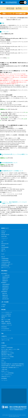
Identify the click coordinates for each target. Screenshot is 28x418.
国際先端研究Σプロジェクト (7, 351)
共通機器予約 (4, 336)
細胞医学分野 (5, 278)
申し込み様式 (5, 117)
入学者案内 (3, 304)
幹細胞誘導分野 (5, 288)
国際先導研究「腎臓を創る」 (7, 354)
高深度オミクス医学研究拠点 (7, 347)
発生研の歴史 (4, 236)
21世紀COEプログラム (5, 376)
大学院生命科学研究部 (5, 262)
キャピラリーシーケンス (6, 330)
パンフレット (4, 240)
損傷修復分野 (5, 280)
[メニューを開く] (23, 2)
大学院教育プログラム (5, 358)
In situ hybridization (5, 328)
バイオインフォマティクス (6, 325)
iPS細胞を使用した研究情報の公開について (10, 367)
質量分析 (3, 317)
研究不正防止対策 (4, 243)
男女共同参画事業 (4, 247)
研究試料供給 (4, 326)
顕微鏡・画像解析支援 (5, 321)
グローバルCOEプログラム (6, 374)
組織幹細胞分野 (5, 286)
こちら (8, 57)
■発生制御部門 (4, 273)
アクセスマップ (4, 238)
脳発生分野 (4, 293)
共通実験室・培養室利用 (6, 323)
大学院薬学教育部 (4, 260)
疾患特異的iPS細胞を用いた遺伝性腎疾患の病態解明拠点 (12, 363)
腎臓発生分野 (5, 295)
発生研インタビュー (5, 371)
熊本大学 (3, 256)
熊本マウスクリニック (5, 267)
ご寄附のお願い (4, 369)
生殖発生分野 (5, 297)
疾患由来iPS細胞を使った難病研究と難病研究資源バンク (12, 365)
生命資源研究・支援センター (7, 264)
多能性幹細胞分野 (5, 284)
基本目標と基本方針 (5, 234)
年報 (2, 241)
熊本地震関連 (4, 378)
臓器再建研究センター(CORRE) (7, 353)
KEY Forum (3, 362)
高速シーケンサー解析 (5, 319)
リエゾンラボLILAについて (6, 312)
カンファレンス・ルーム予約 (7, 338)
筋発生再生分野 (5, 298)
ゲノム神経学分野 (5, 275)
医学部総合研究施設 (5, 265)
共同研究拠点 (4, 345)
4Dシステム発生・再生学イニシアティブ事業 (10, 349)
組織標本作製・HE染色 (6, 316)
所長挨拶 (3, 232)
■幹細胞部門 (3, 282)
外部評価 (3, 249)
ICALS (2, 360)
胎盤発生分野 (5, 289)
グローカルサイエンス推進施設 (7, 356)
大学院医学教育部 (4, 258)
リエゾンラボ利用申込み (6, 314)
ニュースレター (4, 380)
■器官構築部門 (4, 291)
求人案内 (3, 306)
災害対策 (3, 245)
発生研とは (3, 231)
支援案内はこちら (4, 109)
